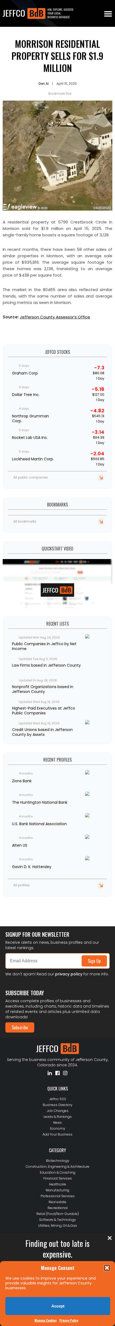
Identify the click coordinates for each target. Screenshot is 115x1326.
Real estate (57, 1202)
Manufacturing (57, 1190)
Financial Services (57, 1178)
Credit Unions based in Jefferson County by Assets (42, 732)
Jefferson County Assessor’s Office (55, 317)
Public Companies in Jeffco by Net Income (44, 646)
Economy (57, 1128)
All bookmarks (24, 521)
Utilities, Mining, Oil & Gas (57, 1225)
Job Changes (57, 1110)
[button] (107, 1267)
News (57, 1122)
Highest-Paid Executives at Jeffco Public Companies (43, 710)
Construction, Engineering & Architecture (57, 1166)
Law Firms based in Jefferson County (46, 665)
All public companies (30, 477)
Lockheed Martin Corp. (33, 459)
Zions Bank (22, 780)
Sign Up (94, 961)
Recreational (58, 1208)
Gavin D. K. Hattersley (31, 866)
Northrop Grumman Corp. (30, 418)
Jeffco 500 (57, 1099)
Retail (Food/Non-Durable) (57, 1213)
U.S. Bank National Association (39, 823)
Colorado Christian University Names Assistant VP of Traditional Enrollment (53, 912)
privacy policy (68, 974)
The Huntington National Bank (39, 802)
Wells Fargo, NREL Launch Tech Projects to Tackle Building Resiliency (50, 903)
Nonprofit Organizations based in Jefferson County (42, 689)
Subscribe (20, 1027)
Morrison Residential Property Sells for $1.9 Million (57, 56)
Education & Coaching (57, 1172)
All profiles (21, 885)
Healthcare (57, 1184)
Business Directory (57, 1105)
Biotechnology (57, 1160)
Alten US (19, 845)
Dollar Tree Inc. (26, 394)
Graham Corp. (25, 373)
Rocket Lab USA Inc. (30, 437)
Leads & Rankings (58, 1116)
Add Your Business (57, 1134)
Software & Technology (57, 1219)
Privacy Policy (68, 1320)
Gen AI (43, 83)
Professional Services (58, 1196)
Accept (57, 1306)
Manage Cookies (45, 1320)
